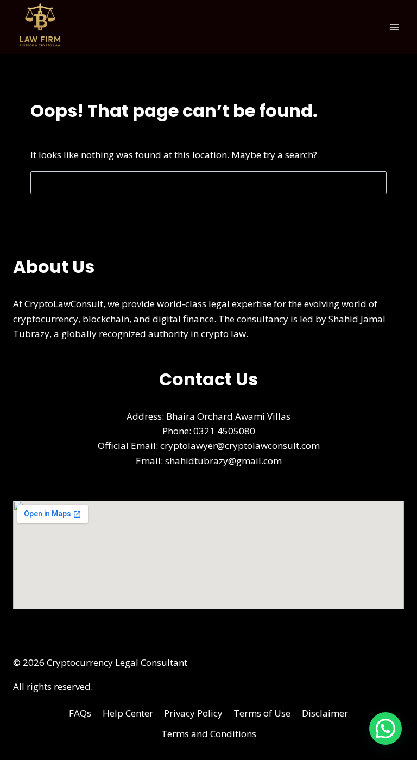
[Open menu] (394, 26)
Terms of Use (261, 713)
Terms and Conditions (208, 733)
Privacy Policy (193, 713)
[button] (385, 728)
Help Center (128, 713)
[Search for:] (208, 182)
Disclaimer (325, 713)
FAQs (80, 713)
